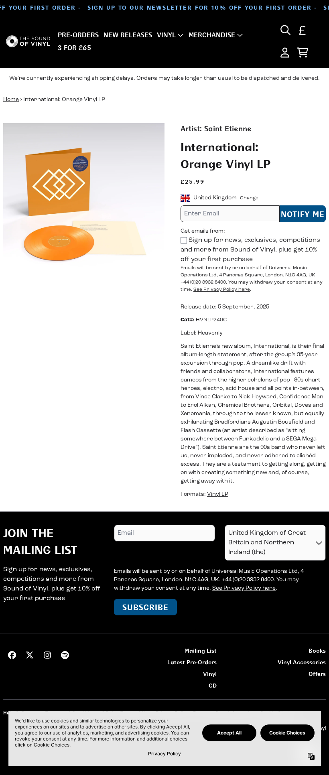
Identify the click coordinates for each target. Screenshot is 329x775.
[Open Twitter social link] (30, 655)
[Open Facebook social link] (12, 655)
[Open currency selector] (302, 30)
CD (213, 685)
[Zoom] (83, 203)
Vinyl (210, 673)
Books (317, 650)
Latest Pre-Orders (192, 662)
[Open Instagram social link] (47, 655)
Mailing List (201, 650)
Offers (317, 673)
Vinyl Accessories (302, 662)
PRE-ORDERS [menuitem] (78, 35)
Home (11, 100)
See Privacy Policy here (221, 289)
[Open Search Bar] (284, 30)
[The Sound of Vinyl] (28, 41)
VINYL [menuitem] (166, 35)
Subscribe (145, 607)
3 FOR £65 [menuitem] (74, 48)
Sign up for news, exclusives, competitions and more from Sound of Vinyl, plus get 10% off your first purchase (250, 250)
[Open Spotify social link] (65, 655)
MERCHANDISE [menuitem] (212, 35)
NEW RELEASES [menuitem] (128, 35)
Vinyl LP (217, 494)
